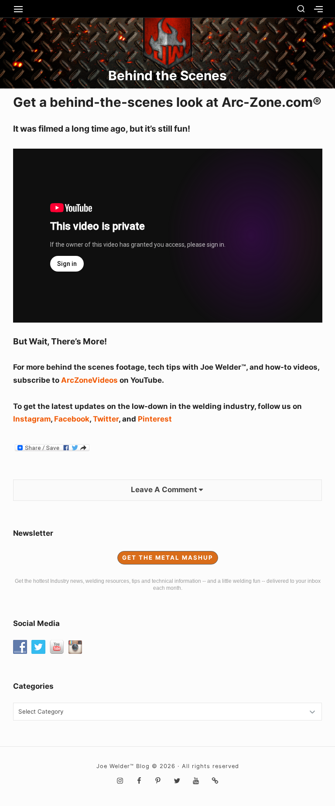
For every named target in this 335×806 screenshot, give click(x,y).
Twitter (106, 419)
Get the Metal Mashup (167, 557)
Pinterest (155, 419)
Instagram (32, 419)
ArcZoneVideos (90, 380)
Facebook (71, 419)
